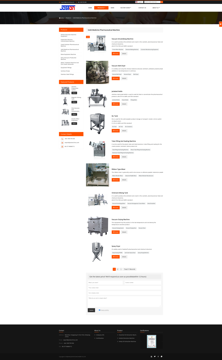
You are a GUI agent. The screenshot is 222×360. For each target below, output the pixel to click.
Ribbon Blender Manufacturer (146, 175)
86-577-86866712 (70, 146)
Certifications (100, 338)
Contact (61, 330)
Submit (91, 310)
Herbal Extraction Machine (126, 338)
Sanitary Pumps (65, 71)
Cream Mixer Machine (117, 49)
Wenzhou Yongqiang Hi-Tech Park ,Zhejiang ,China (77, 335)
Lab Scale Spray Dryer (130, 252)
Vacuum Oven (142, 228)
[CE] (151, 341)
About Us (156, 8)
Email (115, 53)
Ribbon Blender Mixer (117, 175)
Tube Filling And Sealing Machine (120, 149)
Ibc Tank (114, 126)
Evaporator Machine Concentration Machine (67, 40)
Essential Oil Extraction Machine (128, 335)
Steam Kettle (125, 100)
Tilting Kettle (134, 100)
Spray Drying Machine (143, 252)
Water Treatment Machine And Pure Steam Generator (70, 63)
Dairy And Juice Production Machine (68, 58)
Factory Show (125, 8)
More (74, 93)
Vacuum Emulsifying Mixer (118, 203)
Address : (61, 335)
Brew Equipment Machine (68, 54)
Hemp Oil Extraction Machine (127, 341)
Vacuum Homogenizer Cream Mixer (136, 203)
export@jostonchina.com (67, 2)
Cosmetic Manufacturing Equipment (149, 49)
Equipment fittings (66, 67)
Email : (61, 340)
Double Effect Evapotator (75, 119)
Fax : (60, 346)
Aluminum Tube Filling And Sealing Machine (122, 152)
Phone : (61, 343)
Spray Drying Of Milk (117, 252)
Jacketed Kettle (115, 100)
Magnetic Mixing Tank (76, 98)
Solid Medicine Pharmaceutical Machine (70, 50)
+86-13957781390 (82, 2)
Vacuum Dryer (127, 74)
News (112, 8)
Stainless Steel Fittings (67, 74)
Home (90, 8)
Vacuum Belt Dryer (116, 74)
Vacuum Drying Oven (131, 228)
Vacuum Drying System (118, 228)
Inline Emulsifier (151, 203)
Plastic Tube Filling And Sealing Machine (140, 149)
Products (101, 8)
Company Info (100, 335)
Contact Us (142, 8)
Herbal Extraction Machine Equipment (68, 35)
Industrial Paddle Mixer (130, 175)
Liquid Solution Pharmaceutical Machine (70, 45)
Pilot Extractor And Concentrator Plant (75, 109)
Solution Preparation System (74, 88)
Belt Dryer (135, 74)
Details (124, 53)
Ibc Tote (121, 126)
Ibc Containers (128, 126)
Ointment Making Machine (132, 49)
